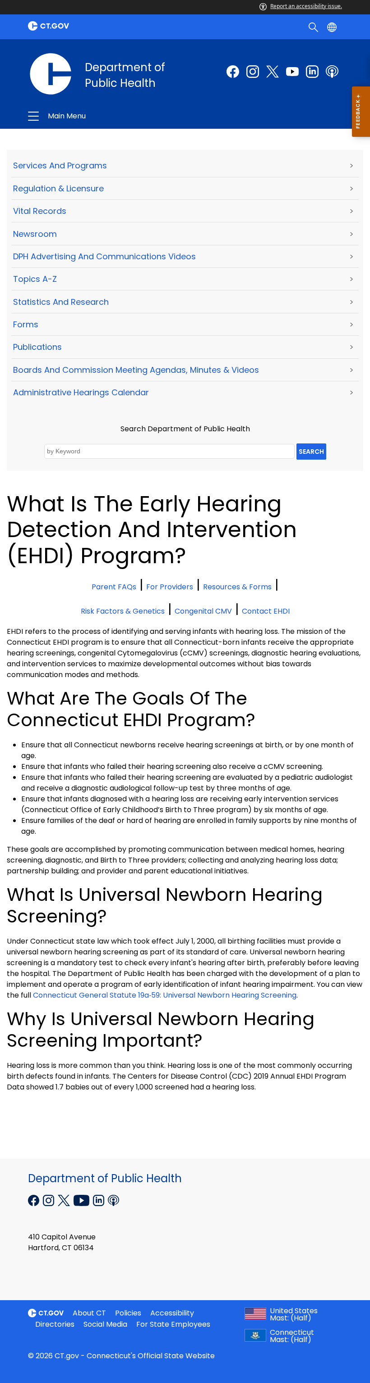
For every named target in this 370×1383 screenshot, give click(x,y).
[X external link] (65, 1199)
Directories (54, 1324)
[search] (314, 26)
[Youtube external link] (292, 71)
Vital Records (39, 211)
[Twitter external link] (272, 71)
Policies (128, 1313)
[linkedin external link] (312, 71)
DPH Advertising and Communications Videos (104, 256)
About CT (89, 1313)
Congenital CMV (203, 611)
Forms (25, 324)
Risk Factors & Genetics (123, 611)
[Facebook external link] (233, 71)
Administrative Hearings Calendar (81, 392)
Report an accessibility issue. (306, 6)
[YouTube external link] (82, 1199)
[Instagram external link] (252, 71)
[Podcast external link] (332, 71)
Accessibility (172, 1313)
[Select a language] (332, 26)
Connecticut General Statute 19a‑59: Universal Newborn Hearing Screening (164, 995)
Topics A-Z (35, 279)
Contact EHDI (266, 611)
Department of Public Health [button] (120, 116)
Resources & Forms (237, 587)
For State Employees (173, 1324)
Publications (37, 347)
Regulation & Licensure (58, 188)
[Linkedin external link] (99, 1199)
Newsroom (35, 234)
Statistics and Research (61, 301)
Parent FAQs (114, 587)
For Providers (169, 587)
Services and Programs (60, 165)
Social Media (105, 1324)
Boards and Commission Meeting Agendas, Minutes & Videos (136, 369)
